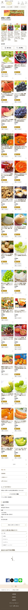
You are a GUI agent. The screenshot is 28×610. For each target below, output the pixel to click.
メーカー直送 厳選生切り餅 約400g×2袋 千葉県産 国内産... (20, 201)
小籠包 (4, 536)
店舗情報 (3, 473)
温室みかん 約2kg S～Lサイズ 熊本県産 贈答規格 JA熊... (20, 367)
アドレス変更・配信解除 (6, 497)
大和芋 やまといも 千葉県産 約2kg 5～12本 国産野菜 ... (7, 255)
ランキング (23, 7)
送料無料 (16, 7)
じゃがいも (5, 542)
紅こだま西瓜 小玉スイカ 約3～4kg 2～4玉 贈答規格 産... (7, 94)
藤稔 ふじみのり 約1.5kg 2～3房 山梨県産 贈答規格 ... (20, 120)
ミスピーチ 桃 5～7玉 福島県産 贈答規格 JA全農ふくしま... (7, 121)
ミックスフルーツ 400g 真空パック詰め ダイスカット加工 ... (7, 339)
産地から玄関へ (16, 590)
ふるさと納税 (9, 7)
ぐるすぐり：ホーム (5, 590)
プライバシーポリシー (14, 603)
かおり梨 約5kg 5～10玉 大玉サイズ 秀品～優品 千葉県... (7, 228)
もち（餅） (3, 533)
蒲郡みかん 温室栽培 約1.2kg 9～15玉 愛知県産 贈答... (20, 174)
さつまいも (5, 539)
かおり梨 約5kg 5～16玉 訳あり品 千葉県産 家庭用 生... (20, 227)
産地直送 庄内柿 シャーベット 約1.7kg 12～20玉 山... (7, 422)
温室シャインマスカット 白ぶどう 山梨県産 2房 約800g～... (20, 255)
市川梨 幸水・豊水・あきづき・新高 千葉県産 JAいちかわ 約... (7, 312)
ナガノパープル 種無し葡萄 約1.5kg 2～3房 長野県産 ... (20, 94)
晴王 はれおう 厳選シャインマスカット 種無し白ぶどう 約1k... (7, 285)
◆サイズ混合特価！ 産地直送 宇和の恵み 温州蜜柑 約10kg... (7, 148)
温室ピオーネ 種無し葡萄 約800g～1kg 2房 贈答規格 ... (7, 449)
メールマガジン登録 (14, 494)
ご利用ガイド (4, 477)
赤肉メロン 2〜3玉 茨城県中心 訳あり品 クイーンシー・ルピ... (20, 423)
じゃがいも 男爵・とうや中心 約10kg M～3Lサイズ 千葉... (7, 201)
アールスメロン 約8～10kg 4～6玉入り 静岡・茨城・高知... (20, 450)
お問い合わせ (4, 481)
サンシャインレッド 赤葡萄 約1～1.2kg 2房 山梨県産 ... (7, 174)
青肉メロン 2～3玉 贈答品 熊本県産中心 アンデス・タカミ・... (7, 395)
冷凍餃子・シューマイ (7, 545)
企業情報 (14, 594)
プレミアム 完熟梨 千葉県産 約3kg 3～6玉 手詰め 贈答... (20, 284)
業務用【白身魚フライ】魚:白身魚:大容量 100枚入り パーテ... (7, 368)
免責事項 (14, 600)
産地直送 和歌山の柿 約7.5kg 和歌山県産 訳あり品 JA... (20, 147)
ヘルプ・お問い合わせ (14, 606)
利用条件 (14, 597)
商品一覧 (3, 469)
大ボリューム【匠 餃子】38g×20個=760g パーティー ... (20, 312)
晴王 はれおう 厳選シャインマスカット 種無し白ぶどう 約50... (20, 395)
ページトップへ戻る (25, 583)
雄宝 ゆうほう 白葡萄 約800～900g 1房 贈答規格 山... (7, 66)
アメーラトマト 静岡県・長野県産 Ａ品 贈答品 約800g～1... (20, 339)
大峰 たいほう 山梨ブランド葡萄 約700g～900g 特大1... (20, 65)
